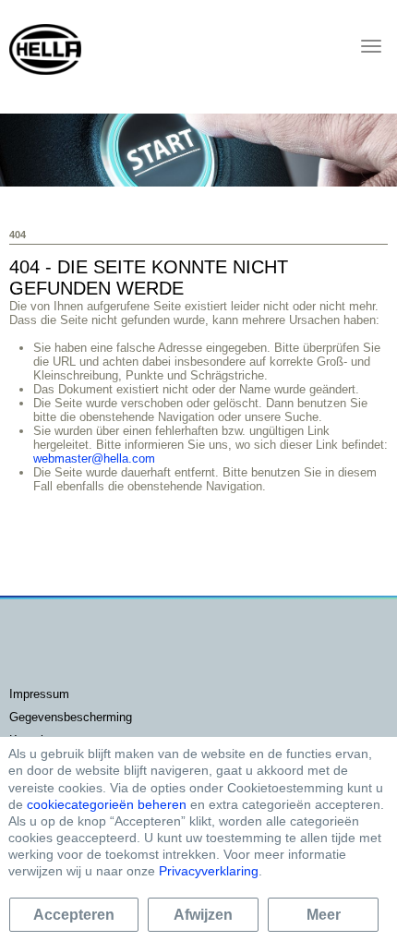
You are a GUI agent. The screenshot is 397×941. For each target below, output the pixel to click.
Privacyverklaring (209, 870)
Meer (324, 915)
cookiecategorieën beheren (106, 804)
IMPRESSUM (39, 694)
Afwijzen (203, 915)
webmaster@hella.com (94, 458)
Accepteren (73, 915)
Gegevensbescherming (70, 717)
